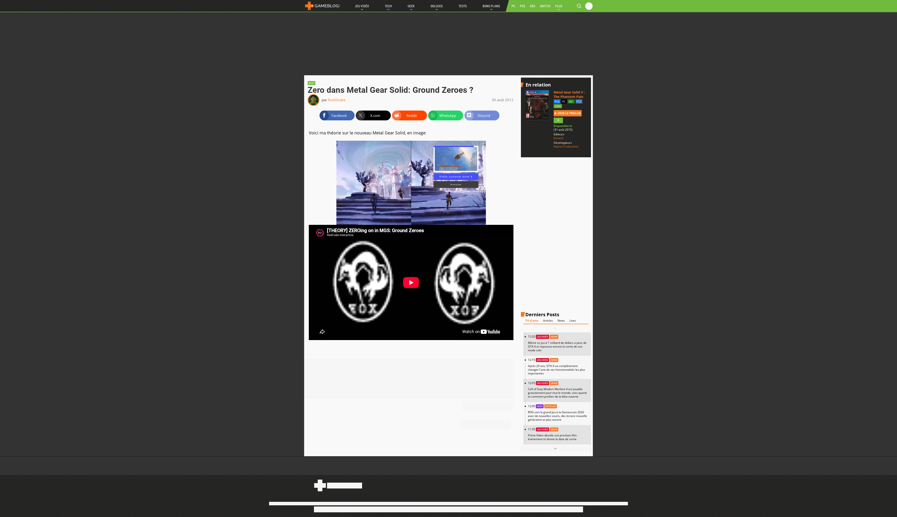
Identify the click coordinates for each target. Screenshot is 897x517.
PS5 (522, 6)
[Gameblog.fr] (322, 6)
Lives (573, 321)
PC (513, 6)
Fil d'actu (532, 321)
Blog (311, 83)
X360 (558, 106)
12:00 (557, 413)
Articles (548, 321)
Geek (411, 6)
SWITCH (545, 6)
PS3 (579, 102)
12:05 (557, 390)
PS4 (557, 102)
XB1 (571, 102)
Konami (558, 138)
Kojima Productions (566, 146)
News (561, 321)
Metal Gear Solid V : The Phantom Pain (569, 94)
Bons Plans (491, 6)
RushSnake (336, 99)
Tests (463, 6)
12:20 (557, 343)
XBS (532, 6)
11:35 (552, 434)
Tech (388, 6)
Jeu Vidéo (362, 6)
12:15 (556, 366)
